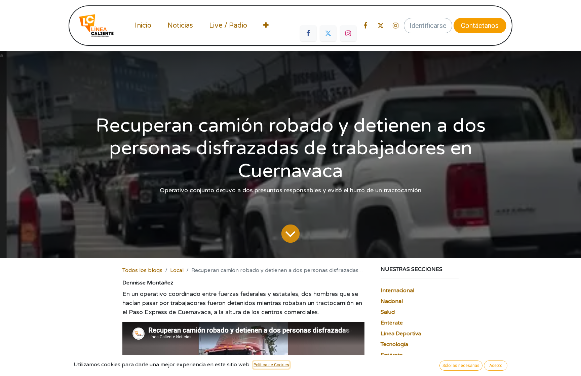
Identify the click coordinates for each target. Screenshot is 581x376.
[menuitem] (143, 25)
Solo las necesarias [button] (460, 365)
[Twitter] (328, 33)
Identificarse (428, 26)
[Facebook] (308, 33)
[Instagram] (348, 33)
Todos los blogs (142, 270)
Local (177, 270)
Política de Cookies (271, 365)
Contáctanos (480, 26)
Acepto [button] (495, 365)
